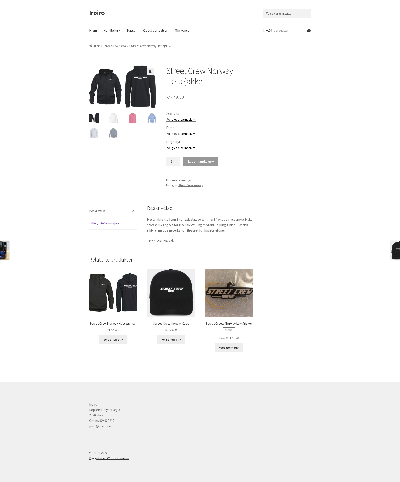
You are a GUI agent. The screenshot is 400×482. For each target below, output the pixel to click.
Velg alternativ (113, 339)
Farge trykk (174, 142)
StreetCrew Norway (116, 46)
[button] (150, 71)
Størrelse (173, 113)
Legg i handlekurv (201, 161)
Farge (170, 127)
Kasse (131, 30)
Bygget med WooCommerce (109, 458)
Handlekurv (112, 30)
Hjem (93, 30)
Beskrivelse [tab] (97, 211)
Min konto (182, 30)
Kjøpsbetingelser (155, 30)
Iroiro (97, 13)
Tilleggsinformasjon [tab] (104, 223)
